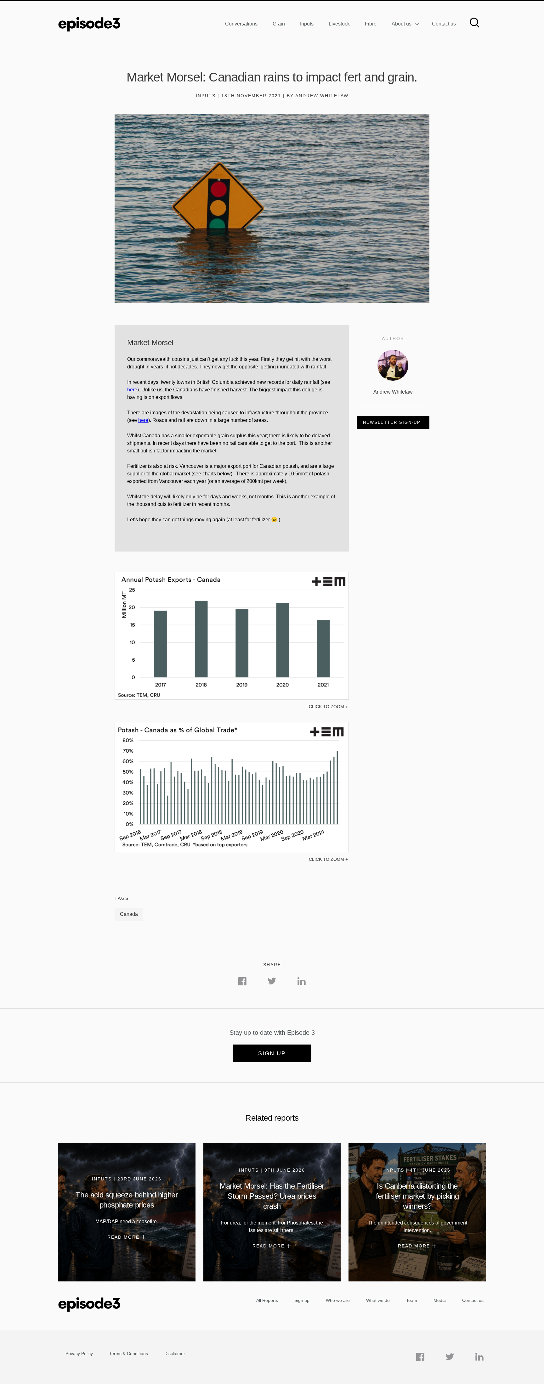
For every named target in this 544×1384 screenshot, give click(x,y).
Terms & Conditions (128, 1353)
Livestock (339, 23)
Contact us (444, 23)
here (132, 389)
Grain (279, 23)
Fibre (371, 23)
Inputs (307, 23)
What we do (378, 1300)
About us (401, 23)
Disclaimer (174, 1353)
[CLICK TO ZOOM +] (232, 698)
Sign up (272, 1053)
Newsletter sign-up (392, 422)
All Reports (267, 1300)
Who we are (338, 1300)
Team (411, 1300)
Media (440, 1300)
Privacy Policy (79, 1353)
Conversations (241, 23)
